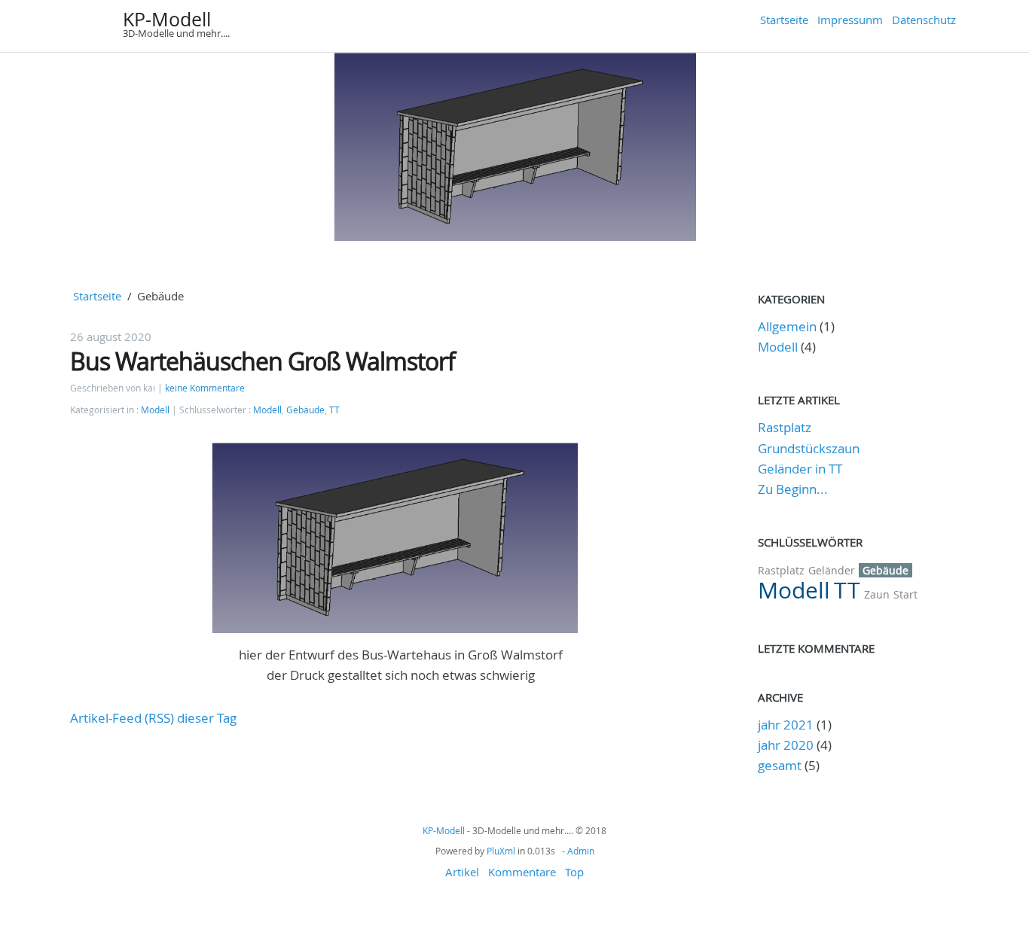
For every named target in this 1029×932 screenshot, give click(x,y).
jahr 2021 (786, 724)
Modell (155, 410)
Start (905, 594)
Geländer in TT (800, 468)
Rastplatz (784, 427)
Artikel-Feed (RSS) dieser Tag (153, 717)
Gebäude (305, 410)
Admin (580, 851)
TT (334, 410)
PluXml (501, 851)
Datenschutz (924, 19)
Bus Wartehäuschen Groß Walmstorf (262, 361)
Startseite (784, 19)
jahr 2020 (786, 745)
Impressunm (850, 19)
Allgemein (787, 326)
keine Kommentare (205, 388)
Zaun (877, 594)
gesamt (781, 765)
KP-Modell (167, 19)
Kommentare (522, 871)
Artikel (462, 871)
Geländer (831, 570)
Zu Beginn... (793, 489)
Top (574, 871)
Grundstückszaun (809, 448)
